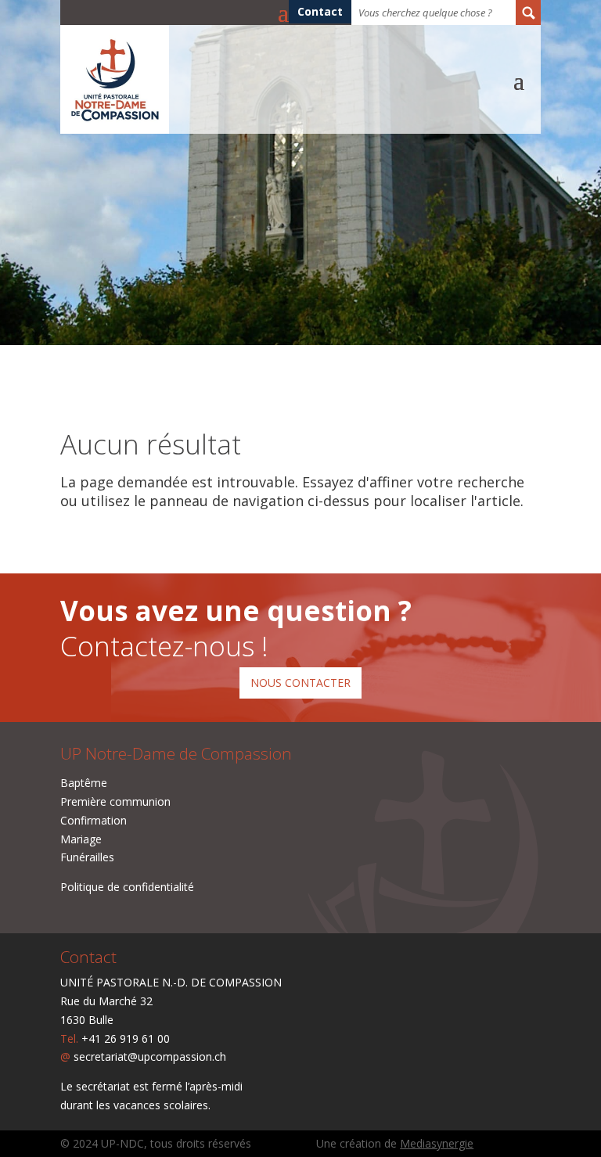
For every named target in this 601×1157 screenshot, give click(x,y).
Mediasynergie (436, 1143)
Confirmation (93, 820)
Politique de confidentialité (127, 886)
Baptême (83, 782)
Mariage (81, 839)
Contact (320, 12)
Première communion (115, 801)
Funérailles (87, 857)
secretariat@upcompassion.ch (150, 1056)
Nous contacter (300, 682)
